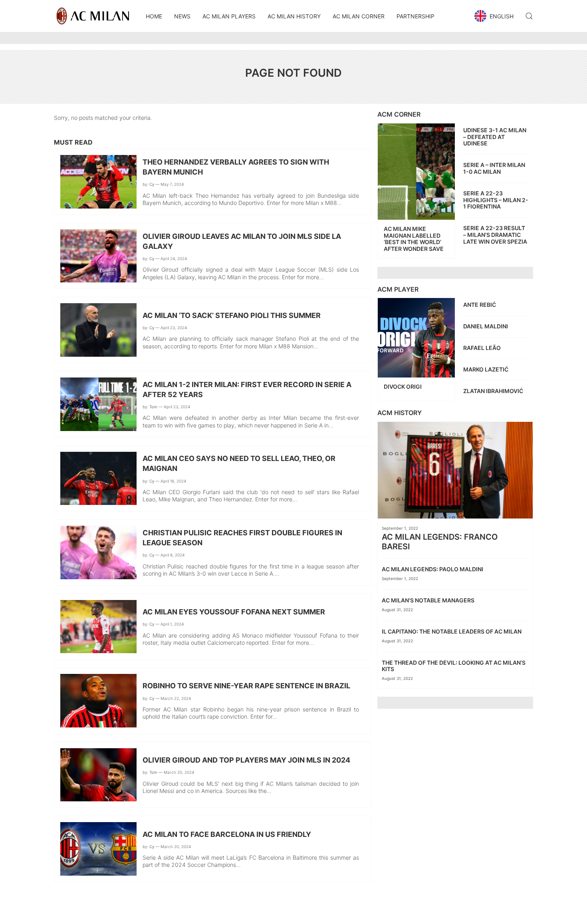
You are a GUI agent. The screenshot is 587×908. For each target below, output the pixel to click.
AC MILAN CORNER (359, 16)
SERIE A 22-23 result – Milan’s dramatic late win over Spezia (495, 235)
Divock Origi (403, 386)
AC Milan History (294, 16)
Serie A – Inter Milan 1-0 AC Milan (494, 168)
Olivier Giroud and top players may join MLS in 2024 (246, 760)
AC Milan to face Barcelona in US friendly (227, 834)
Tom (153, 406)
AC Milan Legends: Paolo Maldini (433, 569)
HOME (154, 16)
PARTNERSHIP (415, 16)
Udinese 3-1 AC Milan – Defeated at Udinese (494, 137)
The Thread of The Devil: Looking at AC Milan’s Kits (454, 666)
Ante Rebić (480, 304)
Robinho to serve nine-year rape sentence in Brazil (246, 685)
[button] (495, 16)
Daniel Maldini (486, 326)
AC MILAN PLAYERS (229, 16)
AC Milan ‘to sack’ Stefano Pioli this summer (232, 315)
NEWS (182, 16)
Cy (151, 184)
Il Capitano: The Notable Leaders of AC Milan (453, 631)
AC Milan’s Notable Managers (429, 600)
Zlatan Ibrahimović (493, 390)
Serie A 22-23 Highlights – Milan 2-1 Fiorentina (495, 200)
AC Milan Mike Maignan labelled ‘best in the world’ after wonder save (414, 238)
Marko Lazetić (486, 369)
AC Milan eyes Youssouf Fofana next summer (234, 612)
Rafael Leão (482, 347)
